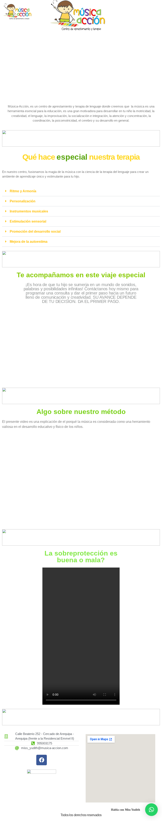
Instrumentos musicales (29, 211)
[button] (81, 191)
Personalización (22, 201)
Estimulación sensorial (28, 221)
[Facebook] (41, 760)
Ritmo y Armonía (23, 191)
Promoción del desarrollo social (35, 231)
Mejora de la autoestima (28, 241)
